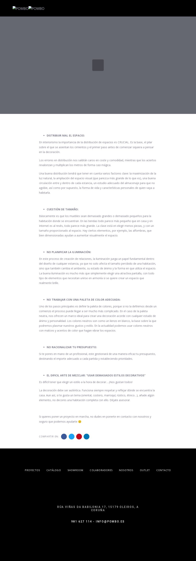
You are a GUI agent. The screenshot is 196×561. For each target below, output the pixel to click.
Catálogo (54, 470)
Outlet (145, 470)
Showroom (75, 470)
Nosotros (126, 470)
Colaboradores (101, 470)
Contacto (163, 470)
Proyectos (32, 470)
